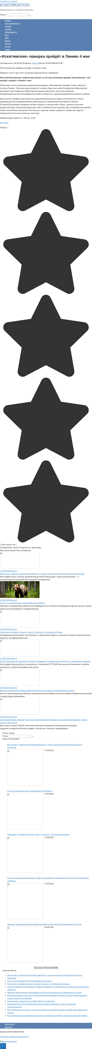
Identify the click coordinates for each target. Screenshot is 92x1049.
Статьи (7, 47)
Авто (7, 35)
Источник (4, 123)
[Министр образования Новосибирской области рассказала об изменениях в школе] (25, 944)
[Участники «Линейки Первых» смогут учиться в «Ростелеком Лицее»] (25, 855)
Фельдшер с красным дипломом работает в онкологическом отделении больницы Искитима (42, 574)
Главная (8, 21)
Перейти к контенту (9, 1)
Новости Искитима (12, 24)
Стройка (8, 29)
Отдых (7, 49)
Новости (35, 63)
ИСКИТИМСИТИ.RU (15, 5)
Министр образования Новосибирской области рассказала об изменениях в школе (37, 690)
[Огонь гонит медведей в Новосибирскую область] (25, 811)
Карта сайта (9, 1024)
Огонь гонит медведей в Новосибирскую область (22, 603)
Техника (8, 26)
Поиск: (3, 15)
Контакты (8, 1027)
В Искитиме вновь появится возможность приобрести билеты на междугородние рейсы (47, 1016)
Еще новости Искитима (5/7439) (46, 968)
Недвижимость (11, 32)
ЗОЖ (7, 38)
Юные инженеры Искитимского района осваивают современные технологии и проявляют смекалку (45, 661)
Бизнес (7, 41)
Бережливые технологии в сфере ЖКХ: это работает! (31, 1001)
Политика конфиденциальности (14, 1037)
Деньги (8, 44)
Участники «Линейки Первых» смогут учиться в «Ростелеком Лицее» (31, 632)
